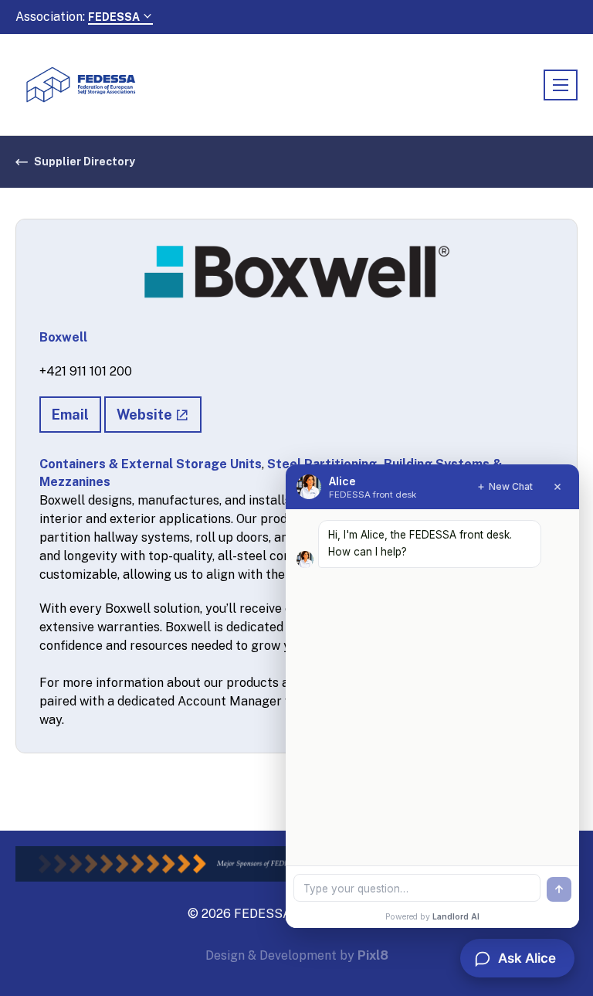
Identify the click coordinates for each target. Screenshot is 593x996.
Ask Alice (527, 958)
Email (70, 414)
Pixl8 (372, 955)
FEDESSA (115, 17)
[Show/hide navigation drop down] (561, 85)
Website (144, 414)
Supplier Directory (84, 161)
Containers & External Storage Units (150, 464)
